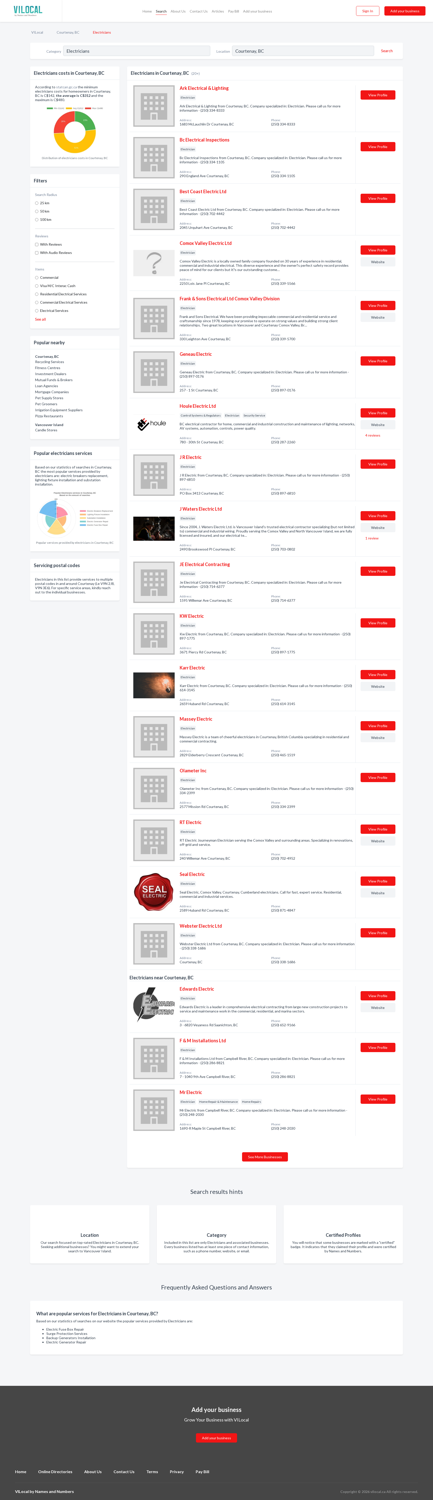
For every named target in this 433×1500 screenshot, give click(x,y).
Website (378, 262)
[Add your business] (216, 1431)
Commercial (49, 277)
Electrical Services (54, 310)
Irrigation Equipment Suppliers (59, 410)
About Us (178, 11)
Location (223, 51)
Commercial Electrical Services (63, 302)
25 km (44, 203)
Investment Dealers (50, 374)
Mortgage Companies (52, 392)
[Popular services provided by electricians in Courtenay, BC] (75, 513)
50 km (44, 211)
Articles (218, 11)
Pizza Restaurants (49, 416)
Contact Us (199, 11)
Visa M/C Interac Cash (57, 286)
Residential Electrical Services (63, 294)
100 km (45, 219)
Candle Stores (46, 430)
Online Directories (55, 1471)
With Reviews (51, 244)
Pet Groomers (46, 404)
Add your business (257, 11)
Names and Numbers (54, 1491)
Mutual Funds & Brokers (54, 380)
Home (147, 11)
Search (161, 11)
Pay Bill (233, 11)
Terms (152, 1471)
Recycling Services (49, 362)
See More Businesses (265, 1157)
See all (40, 319)
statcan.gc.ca (66, 87)
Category (53, 51)
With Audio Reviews (56, 252)
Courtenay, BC (68, 32)
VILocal (37, 32)
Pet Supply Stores (49, 398)
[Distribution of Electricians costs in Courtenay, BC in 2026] (75, 129)
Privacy (177, 1471)
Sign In (367, 11)
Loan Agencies (46, 386)
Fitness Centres (47, 368)
